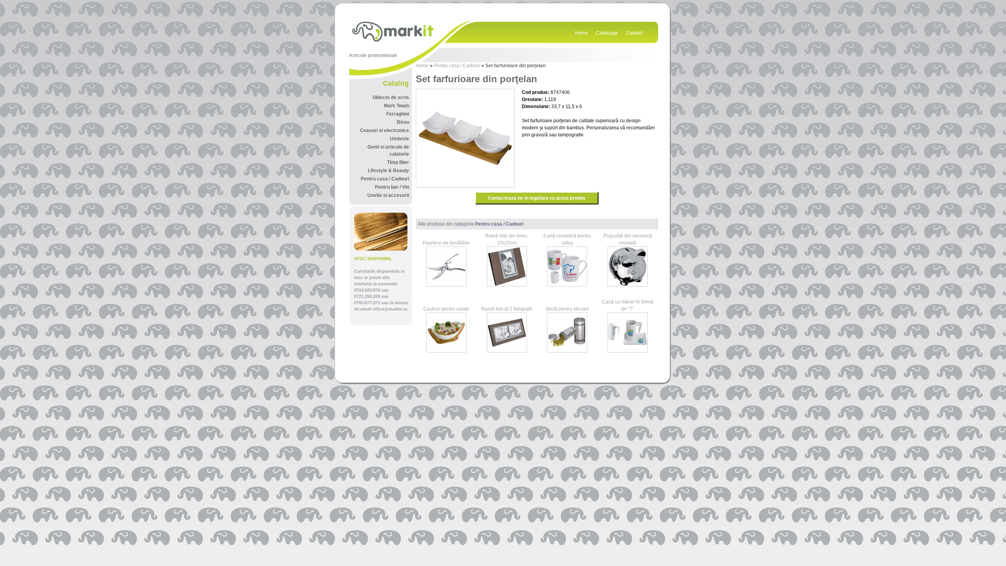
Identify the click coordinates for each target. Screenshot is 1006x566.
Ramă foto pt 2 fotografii (506, 309)
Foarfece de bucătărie (446, 243)
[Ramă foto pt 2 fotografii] (507, 351)
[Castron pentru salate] (446, 351)
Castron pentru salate (446, 309)
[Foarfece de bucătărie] (446, 285)
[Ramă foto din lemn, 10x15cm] (507, 285)
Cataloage (607, 33)
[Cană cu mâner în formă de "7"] (628, 351)
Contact (634, 33)
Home (581, 33)
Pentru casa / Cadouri (457, 65)
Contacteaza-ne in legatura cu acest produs (537, 198)
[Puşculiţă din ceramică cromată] (628, 285)
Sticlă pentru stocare (567, 309)
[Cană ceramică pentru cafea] (567, 285)
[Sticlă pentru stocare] (567, 351)
